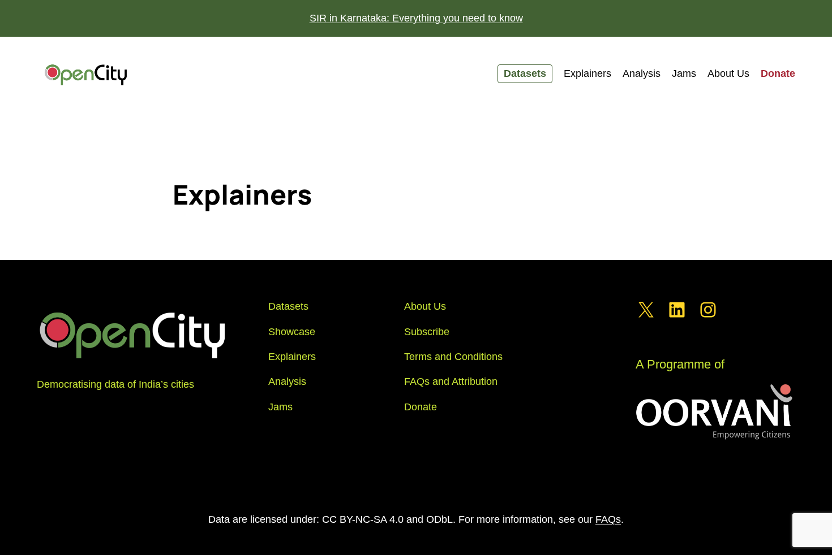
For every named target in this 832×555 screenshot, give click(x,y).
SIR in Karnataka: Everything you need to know (416, 18)
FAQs (608, 519)
